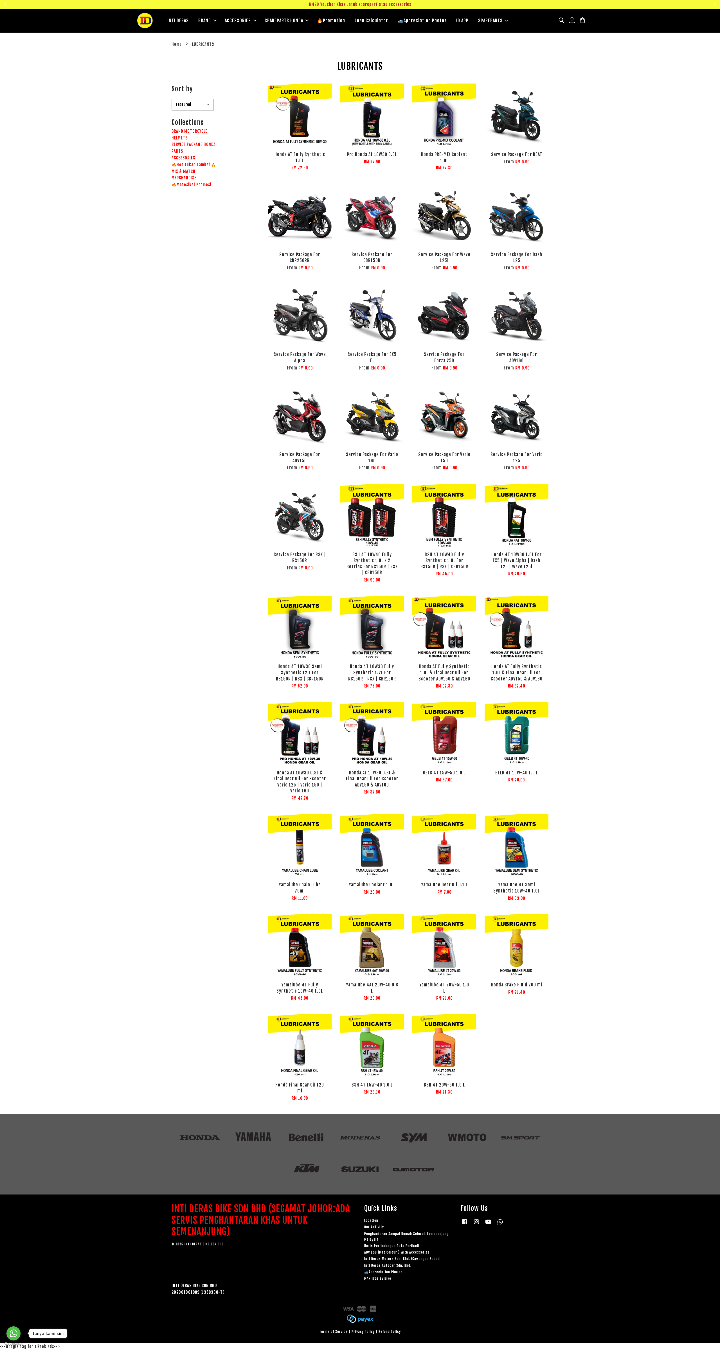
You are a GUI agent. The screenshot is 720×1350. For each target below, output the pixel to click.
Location (371, 1220)
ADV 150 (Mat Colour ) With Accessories (397, 1252)
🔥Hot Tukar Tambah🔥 (194, 164)
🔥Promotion (331, 20)
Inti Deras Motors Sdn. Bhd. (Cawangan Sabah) (402, 1259)
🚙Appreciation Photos (422, 20)
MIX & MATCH (183, 171)
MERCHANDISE (184, 177)
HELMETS (180, 138)
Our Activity (374, 1227)
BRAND (204, 20)
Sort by (182, 89)
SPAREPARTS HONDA (284, 20)
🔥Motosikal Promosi (191, 184)
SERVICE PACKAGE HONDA (194, 144)
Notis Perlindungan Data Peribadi (391, 1246)
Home (177, 44)
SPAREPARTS (490, 20)
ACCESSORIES (238, 20)
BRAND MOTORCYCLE (189, 131)
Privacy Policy (363, 1331)
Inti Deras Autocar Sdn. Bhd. (387, 1265)
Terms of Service (333, 1331)
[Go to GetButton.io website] (13, 1344)
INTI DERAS (178, 20)
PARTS (177, 151)
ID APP (462, 20)
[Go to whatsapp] (13, 1333)
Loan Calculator (371, 20)
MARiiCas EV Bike (377, 1278)
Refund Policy (390, 1331)
